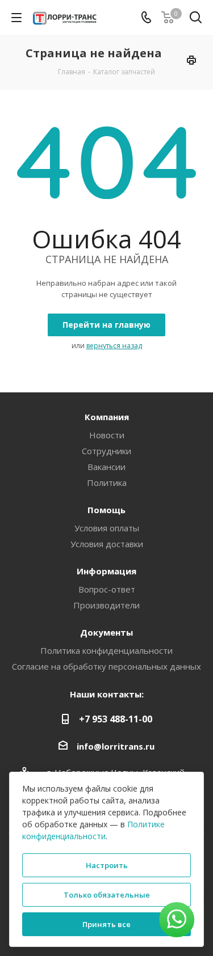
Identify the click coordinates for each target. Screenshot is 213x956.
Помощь (106, 509)
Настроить (107, 865)
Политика (107, 482)
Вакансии (106, 466)
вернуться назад (114, 345)
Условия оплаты (106, 528)
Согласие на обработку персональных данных (106, 666)
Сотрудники (106, 450)
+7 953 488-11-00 (115, 719)
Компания (107, 416)
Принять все (106, 924)
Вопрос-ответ (106, 589)
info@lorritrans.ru (115, 746)
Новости (106, 435)
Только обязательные (107, 895)
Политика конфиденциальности (106, 650)
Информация (106, 571)
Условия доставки (106, 543)
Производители (106, 605)
